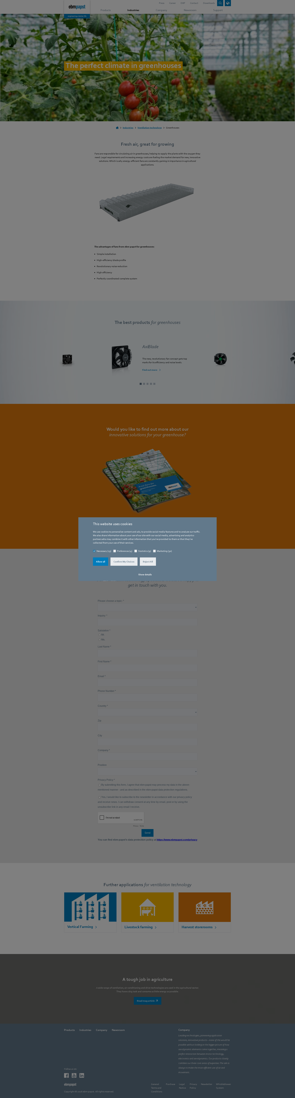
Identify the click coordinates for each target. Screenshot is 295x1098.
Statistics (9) (144, 551)
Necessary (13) (104, 551)
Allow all (100, 561)
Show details (145, 574)
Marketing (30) (164, 551)
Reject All (148, 561)
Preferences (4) (124, 551)
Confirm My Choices (124, 561)
